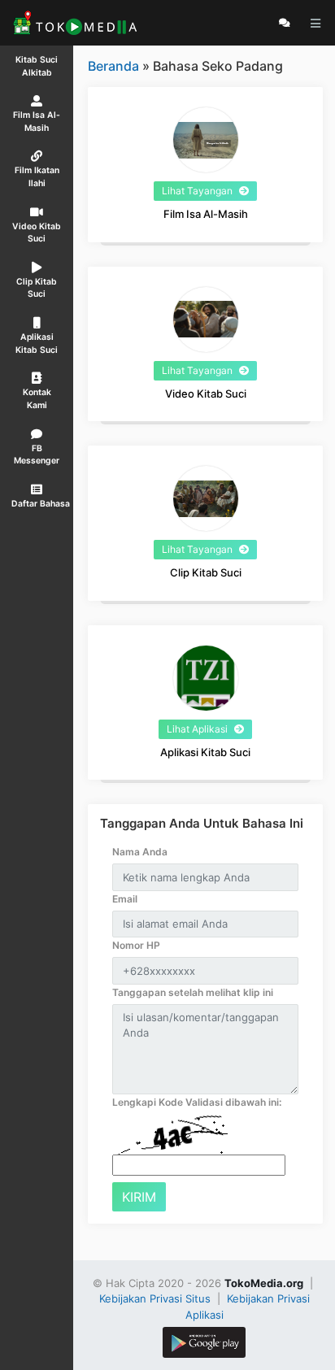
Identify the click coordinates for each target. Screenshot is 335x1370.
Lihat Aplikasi (198, 729)
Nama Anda (140, 852)
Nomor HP (136, 945)
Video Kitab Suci (205, 393)
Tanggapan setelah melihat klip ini (192, 992)
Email (124, 899)
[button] (36, 495)
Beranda (113, 66)
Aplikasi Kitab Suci (205, 752)
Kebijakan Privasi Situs (156, 1298)
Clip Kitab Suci (205, 572)
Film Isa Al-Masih (205, 213)
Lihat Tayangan (198, 191)
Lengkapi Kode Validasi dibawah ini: (196, 1102)
